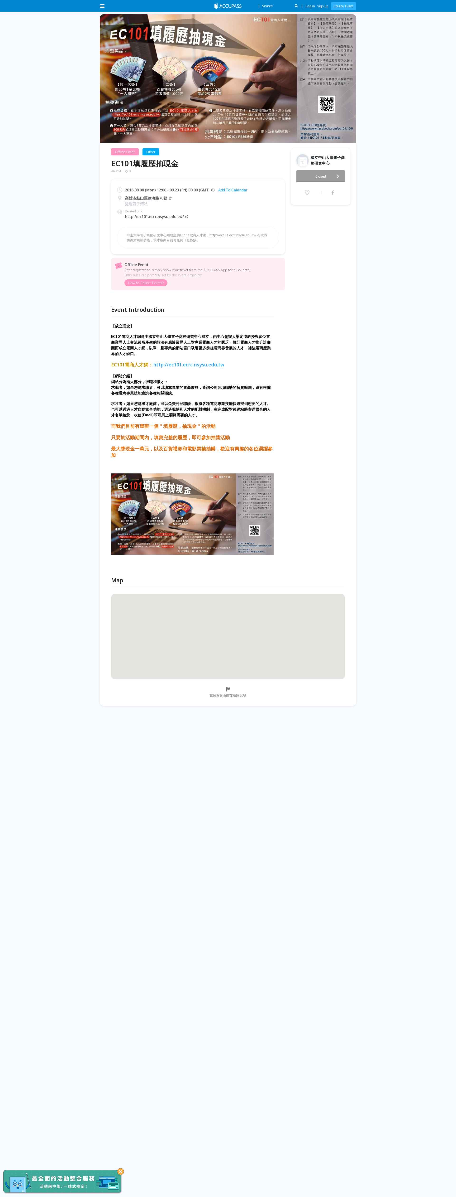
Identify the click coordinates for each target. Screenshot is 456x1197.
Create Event (343, 6)
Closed (320, 176)
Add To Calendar (232, 190)
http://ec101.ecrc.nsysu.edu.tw (188, 364)
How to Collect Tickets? (146, 283)
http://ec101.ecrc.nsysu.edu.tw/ (154, 216)
